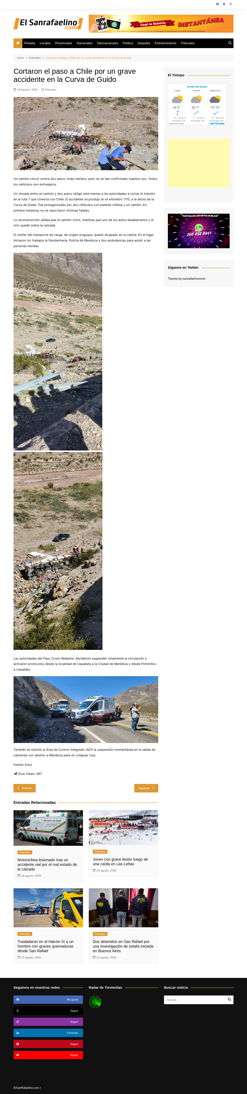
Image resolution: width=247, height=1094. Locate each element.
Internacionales (107, 43)
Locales (45, 43)
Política (128, 43)
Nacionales (84, 43)
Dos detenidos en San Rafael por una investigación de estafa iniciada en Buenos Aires (123, 946)
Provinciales (63, 43)
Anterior (27, 788)
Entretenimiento (165, 43)
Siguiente (144, 788)
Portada (29, 43)
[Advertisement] (199, 163)
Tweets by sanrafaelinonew (186, 278)
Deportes (144, 43)
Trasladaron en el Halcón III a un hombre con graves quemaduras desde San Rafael (46, 946)
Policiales (188, 43)
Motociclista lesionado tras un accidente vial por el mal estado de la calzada (47, 864)
